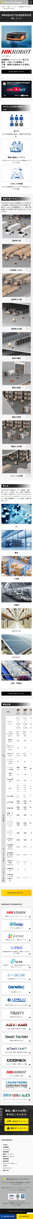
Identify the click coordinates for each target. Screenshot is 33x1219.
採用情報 (6, 1158)
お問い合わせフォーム (16, 1121)
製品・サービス (8, 1154)
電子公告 (6, 1170)
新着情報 (6, 1152)
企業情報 (6, 1147)
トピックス (6, 1149)
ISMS (5, 1165)
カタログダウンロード (16, 71)
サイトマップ (7, 1168)
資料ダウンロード (18, 1128)
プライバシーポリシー (10, 1163)
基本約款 (6, 1161)
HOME (5, 1145)
